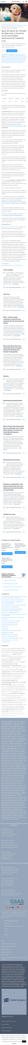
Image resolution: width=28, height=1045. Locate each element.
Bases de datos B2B (17, 662)
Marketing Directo (7, 695)
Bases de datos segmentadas (13, 663)
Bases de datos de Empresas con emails (9, 878)
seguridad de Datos (21, 713)
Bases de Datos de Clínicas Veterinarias (14, 25)
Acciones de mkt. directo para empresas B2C (14, 651)
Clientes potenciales (5, 669)
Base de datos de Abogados (15, 766)
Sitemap (6, 934)
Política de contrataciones (7, 1027)
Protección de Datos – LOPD (8, 640)
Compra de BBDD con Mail (14, 726)
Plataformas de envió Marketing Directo (11, 638)
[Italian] (16, 1)
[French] (13, 1)
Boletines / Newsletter (11, 665)
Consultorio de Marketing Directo (9, 943)
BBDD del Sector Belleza (20, 751)
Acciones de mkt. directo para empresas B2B (13, 649)
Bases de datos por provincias (11, 583)
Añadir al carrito (11, 50)
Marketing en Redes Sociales (8, 634)
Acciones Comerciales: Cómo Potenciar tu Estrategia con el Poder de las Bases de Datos (14, 597)
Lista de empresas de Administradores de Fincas (14, 736)
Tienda (6, 929)
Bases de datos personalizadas (11, 590)
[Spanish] (19, 1)
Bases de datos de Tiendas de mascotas (9, 845)
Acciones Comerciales (7, 648)
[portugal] (12, 908)
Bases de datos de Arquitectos (7, 880)
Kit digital (4, 628)
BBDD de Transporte (21, 753)
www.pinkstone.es (8, 265)
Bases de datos (6, 658)
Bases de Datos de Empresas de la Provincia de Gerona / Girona (14, 59)
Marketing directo (6, 632)
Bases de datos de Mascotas (7, 832)
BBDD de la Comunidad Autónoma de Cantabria (11, 792)
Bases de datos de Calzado (6, 885)
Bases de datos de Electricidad (7, 881)
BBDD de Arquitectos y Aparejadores (9, 753)
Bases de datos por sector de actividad (13, 586)
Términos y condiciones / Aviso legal (9, 1021)
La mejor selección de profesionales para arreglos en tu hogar (14, 958)
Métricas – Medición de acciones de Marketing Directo (14, 706)
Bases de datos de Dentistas (7, 842)
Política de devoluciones (6, 1030)
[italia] (21, 908)
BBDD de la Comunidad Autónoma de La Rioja (14, 790)
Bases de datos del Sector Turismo (8, 756)
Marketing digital (18, 693)
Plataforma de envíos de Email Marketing (13, 709)
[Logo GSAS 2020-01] (3, 2)
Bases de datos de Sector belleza (8, 891)
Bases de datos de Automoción (7, 830)
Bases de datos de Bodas (6, 852)
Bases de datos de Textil (6, 858)
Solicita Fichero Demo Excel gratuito (10, 227)
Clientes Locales (22, 667)
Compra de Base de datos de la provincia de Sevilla (12, 785)
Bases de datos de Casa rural (7, 835)
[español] (7, 908)
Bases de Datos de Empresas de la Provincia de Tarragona (13, 62)
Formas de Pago (5, 949)
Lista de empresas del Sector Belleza (16, 740)
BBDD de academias (10, 751)
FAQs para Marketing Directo (8, 624)
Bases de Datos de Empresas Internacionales (12, 605)
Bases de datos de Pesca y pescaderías (9, 834)
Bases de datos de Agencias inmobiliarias (9, 895)
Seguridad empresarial (6, 715)
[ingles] (9, 908)
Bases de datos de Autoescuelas (8, 890)
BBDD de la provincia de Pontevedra (19, 768)
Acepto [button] (24, 1041)
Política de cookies (5, 1024)
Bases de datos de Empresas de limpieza (9, 870)
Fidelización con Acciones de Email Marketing (14, 672)
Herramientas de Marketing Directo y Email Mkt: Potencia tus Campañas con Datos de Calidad (13, 688)
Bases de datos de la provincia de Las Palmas (15, 777)
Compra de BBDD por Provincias (14, 729)
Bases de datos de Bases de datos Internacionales (11, 893)
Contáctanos (7, 923)
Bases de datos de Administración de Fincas (10, 868)
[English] (12, 1)
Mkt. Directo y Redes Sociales (8, 636)
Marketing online (8, 701)
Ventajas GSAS (5, 954)
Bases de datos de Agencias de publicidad (9, 847)
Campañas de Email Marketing (9, 612)
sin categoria (5, 642)
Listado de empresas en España (15, 743)
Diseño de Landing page (16, 669)
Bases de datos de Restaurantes (7, 867)
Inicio (3, 24)
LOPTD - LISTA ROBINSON (11, 691)
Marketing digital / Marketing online (10, 630)
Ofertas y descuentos (7, 952)
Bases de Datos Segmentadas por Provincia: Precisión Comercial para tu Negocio (12, 609)
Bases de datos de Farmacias (7, 873)
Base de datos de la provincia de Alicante (14, 783)
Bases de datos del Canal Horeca (17, 755)
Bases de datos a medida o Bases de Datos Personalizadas (12, 660)
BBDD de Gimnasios (5, 755)
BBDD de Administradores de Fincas (14, 748)
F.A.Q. (5, 931)
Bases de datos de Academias (7, 855)
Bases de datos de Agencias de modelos (9, 844)
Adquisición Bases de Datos (7, 654)
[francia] (15, 908)
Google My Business (15, 678)
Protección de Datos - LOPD (11, 713)
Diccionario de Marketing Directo (9, 620)
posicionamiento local (13, 711)
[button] (23, 1)
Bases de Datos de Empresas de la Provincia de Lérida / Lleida (13, 61)
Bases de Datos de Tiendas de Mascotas (16, 55)
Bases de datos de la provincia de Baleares (10, 778)
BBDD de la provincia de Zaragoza (9, 770)
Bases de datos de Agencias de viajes (8, 853)
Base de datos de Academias (14, 765)
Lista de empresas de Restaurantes (8, 738)
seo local (12, 715)
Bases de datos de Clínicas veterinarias (9, 872)
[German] (15, 1)
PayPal (4, 154)
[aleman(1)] (18, 908)
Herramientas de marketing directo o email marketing (14, 682)
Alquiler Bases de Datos (14, 656)
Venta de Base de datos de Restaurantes (9, 721)
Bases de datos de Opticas (6, 857)
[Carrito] (26, 1)
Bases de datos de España (10, 580)
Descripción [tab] (6, 67)
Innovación (4, 626)
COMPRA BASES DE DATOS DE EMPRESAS (14, 926)
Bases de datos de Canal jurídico (8, 840)
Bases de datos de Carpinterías (7, 883)
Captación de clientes (14, 667)
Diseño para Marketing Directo (9, 622)
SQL (15, 715)
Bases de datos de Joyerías (6, 829)
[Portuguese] (18, 1)
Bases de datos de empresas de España (11, 599)
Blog (3, 941)
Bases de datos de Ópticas (17, 760)
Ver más (14, 1043)
